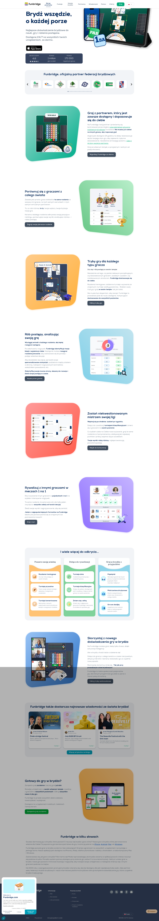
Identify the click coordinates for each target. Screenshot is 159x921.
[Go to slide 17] (88, 91)
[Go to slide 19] (91, 91)
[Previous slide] (27, 84)
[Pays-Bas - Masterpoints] (48, 84)
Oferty (111, 4)
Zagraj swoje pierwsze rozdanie (39, 224)
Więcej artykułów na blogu (79, 752)
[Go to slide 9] (78, 91)
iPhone (97, 844)
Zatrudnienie (53, 897)
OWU (27, 918)
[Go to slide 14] (84, 91)
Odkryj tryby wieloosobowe (100, 681)
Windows (118, 844)
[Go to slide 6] (74, 91)
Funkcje (59, 4)
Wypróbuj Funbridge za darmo (102, 154)
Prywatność (38, 918)
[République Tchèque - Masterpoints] (121, 84)
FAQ (51, 894)
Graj (120, 4)
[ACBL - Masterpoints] (85, 84)
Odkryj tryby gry (96, 303)
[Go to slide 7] (75, 91)
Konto (74, 894)
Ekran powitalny (48, 4)
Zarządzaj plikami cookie (54, 918)
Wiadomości (93, 4)
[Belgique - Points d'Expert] (72, 84)
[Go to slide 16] (87, 91)
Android (104, 844)
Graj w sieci (75, 901)
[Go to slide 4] (71, 91)
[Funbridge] (33, 4)
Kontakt (74, 897)
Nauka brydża (70, 4)
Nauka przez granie (34, 378)
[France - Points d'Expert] (36, 84)
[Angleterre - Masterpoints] (60, 84)
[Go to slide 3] (70, 91)
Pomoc (103, 4)
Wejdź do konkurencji (98, 448)
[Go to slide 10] (79, 91)
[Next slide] (131, 84)
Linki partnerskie (54, 900)
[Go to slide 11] (80, 91)
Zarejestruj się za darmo (36, 811)
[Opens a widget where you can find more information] (151, 911)
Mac (109, 844)
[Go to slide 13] (83, 91)
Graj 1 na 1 (31, 522)
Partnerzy (81, 4)
